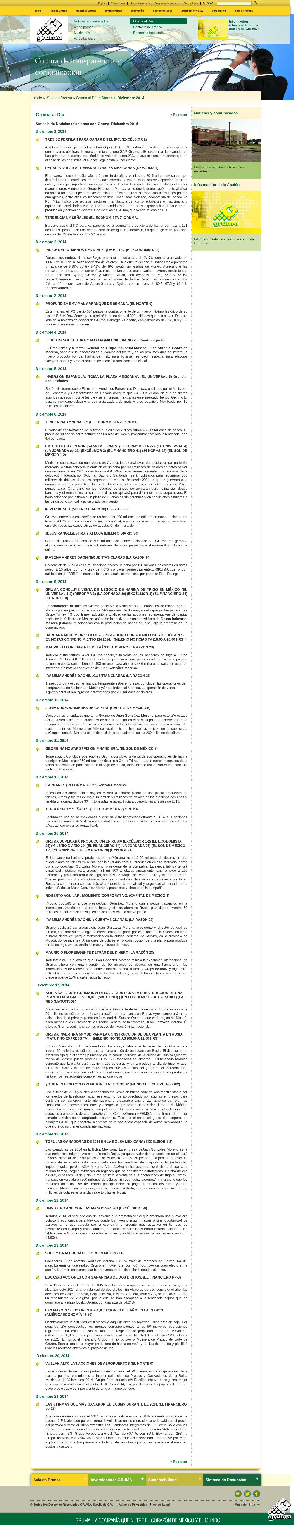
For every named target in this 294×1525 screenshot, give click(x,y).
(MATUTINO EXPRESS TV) (66, 1038)
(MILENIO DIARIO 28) (121, 340)
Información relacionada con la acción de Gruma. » (244, 25)
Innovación (137, 10)
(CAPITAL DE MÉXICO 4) (149, 895)
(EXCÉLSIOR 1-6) (133, 1208)
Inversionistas (113, 10)
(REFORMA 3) (77, 785)
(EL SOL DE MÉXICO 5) (139, 748)
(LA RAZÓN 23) (141, 952)
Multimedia (82, 32)
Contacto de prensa (147, 27)
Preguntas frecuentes (167, 3)
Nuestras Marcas (86, 10)
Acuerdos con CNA (192, 10)
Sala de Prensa (244, 10)
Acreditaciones (84, 38)
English (102, 3)
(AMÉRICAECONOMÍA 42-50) (68, 1314)
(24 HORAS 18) (154, 451)
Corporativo (219, 10)
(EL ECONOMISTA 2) (142, 250)
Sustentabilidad (162, 10)
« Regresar (178, 114)
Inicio (38, 10)
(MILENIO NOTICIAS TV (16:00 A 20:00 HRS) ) (150, 639)
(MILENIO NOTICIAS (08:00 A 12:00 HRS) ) (127, 1038)
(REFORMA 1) (147, 168)
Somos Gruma (59, 10)
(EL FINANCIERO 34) (170, 594)
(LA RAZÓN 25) (138, 676)
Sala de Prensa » (61, 98)
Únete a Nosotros (140, 3)
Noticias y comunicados (91, 21)
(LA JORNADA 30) (111, 594)
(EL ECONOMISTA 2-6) (137, 446)
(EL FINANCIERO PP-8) (162, 1277)
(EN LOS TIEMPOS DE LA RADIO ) (149, 997)
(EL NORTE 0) (141, 304)
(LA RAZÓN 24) (138, 557)
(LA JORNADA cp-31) (62, 451)
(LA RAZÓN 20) (97, 850)
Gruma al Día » (88, 98)
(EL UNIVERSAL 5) (156, 377)
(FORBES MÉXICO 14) (106, 1253)
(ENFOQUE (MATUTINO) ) (99, 997)
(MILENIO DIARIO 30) (89, 509)
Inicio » (39, 98)
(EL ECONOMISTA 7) (106, 218)
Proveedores (191, 3)
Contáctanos (118, 3)
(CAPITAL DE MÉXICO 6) (130, 708)
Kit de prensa (83, 27)
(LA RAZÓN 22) (141, 920)
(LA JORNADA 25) (135, 846)
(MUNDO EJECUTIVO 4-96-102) (155, 1084)
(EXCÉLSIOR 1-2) (137, 841)
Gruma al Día (143, 21)
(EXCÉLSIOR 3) (93, 451)
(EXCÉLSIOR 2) (134, 139)
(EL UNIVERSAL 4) (172, 446)
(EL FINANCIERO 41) (124, 451)
